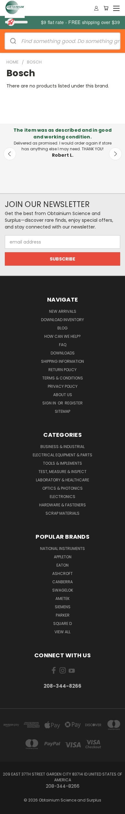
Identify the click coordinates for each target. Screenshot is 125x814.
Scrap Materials (62, 513)
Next (115, 153)
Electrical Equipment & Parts (62, 455)
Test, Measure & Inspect (62, 471)
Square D (62, 623)
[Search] (13, 41)
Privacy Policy (63, 386)
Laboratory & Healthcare (62, 480)
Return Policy (62, 369)
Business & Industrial (62, 446)
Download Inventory (62, 319)
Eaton (62, 565)
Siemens (63, 607)
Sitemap (62, 411)
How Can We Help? (62, 336)
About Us (62, 394)
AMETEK (62, 598)
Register (74, 403)
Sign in (49, 403)
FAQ (62, 344)
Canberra (62, 582)
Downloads (63, 353)
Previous (10, 153)
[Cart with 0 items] (106, 8)
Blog (62, 328)
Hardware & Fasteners (62, 505)
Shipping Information (62, 361)
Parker (63, 615)
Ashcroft (62, 573)
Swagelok (62, 590)
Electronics (62, 496)
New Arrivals (62, 311)
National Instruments (62, 548)
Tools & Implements (62, 463)
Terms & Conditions (62, 378)
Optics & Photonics (62, 488)
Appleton (62, 557)
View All (62, 632)
